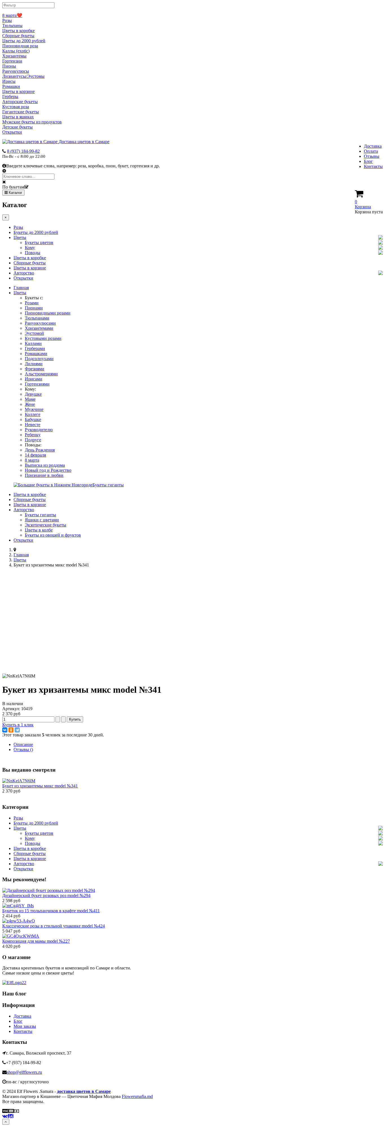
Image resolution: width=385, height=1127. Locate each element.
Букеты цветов (39, 242)
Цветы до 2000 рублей (23, 40)
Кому (30, 247)
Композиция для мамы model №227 (36, 941)
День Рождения (40, 450)
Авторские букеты (20, 101)
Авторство (24, 273)
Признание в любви (44, 475)
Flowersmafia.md (137, 1096)
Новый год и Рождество (48, 470)
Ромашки (11, 86)
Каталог (15, 193)
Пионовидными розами (47, 313)
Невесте (32, 424)
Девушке (33, 394)
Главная (21, 287)
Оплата (371, 151)
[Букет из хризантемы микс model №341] (18, 780)
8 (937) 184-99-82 (23, 151)
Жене (30, 404)
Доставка (373, 146)
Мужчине (34, 409)
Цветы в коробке (18, 30)
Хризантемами (39, 328)
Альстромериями (41, 373)
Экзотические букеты (45, 524)
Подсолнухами (39, 358)
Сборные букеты (18, 35)
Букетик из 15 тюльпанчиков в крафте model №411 (51, 910)
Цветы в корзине (18, 91)
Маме (30, 399)
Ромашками (36, 353)
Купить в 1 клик (18, 724)
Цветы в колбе (39, 530)
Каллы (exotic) (16, 50)
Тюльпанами (37, 318)
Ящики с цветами (42, 519)
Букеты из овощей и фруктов (53, 535)
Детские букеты (17, 127)
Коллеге (32, 414)
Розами (32, 302)
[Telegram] (17, 729)
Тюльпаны (12, 25)
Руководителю (39, 429)
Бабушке (33, 419)
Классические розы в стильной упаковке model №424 (53, 926)
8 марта (32, 460)
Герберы (10, 96)
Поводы (32, 252)
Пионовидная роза (20, 45)
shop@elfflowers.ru (24, 1072)
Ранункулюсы (15, 71)
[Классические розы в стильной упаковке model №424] (18, 920)
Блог (368, 161)
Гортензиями (37, 384)
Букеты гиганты (40, 514)
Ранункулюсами (40, 323)
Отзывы (371, 156)
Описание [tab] (23, 744)
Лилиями (34, 363)
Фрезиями (34, 368)
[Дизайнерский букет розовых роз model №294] (48, 890)
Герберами (35, 348)
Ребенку (33, 434)
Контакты (373, 166)
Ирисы (9, 81)
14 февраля (35, 455)
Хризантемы (14, 56)
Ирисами (33, 379)
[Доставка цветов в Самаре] (14, 982)
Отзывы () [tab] (23, 749)
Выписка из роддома (45, 465)
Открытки (12, 132)
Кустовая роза (15, 106)
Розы (7, 20)
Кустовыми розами (43, 338)
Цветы (20, 237)
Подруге (33, 439)
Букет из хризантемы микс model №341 (40, 785)
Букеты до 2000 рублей (36, 232)
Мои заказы (25, 1026)
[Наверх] (5, 1122)
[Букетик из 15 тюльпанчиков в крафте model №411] (18, 905)
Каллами (33, 343)
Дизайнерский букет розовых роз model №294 (46, 895)
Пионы (9, 66)
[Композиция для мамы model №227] (20, 936)
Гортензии (12, 61)
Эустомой (34, 333)
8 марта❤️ (12, 15)
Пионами (34, 307)
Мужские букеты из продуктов (32, 121)
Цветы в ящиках (18, 116)
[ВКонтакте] (4, 729)
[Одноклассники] (11, 729)
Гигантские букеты (20, 111)
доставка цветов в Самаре (84, 1091)
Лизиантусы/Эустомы (23, 76)
